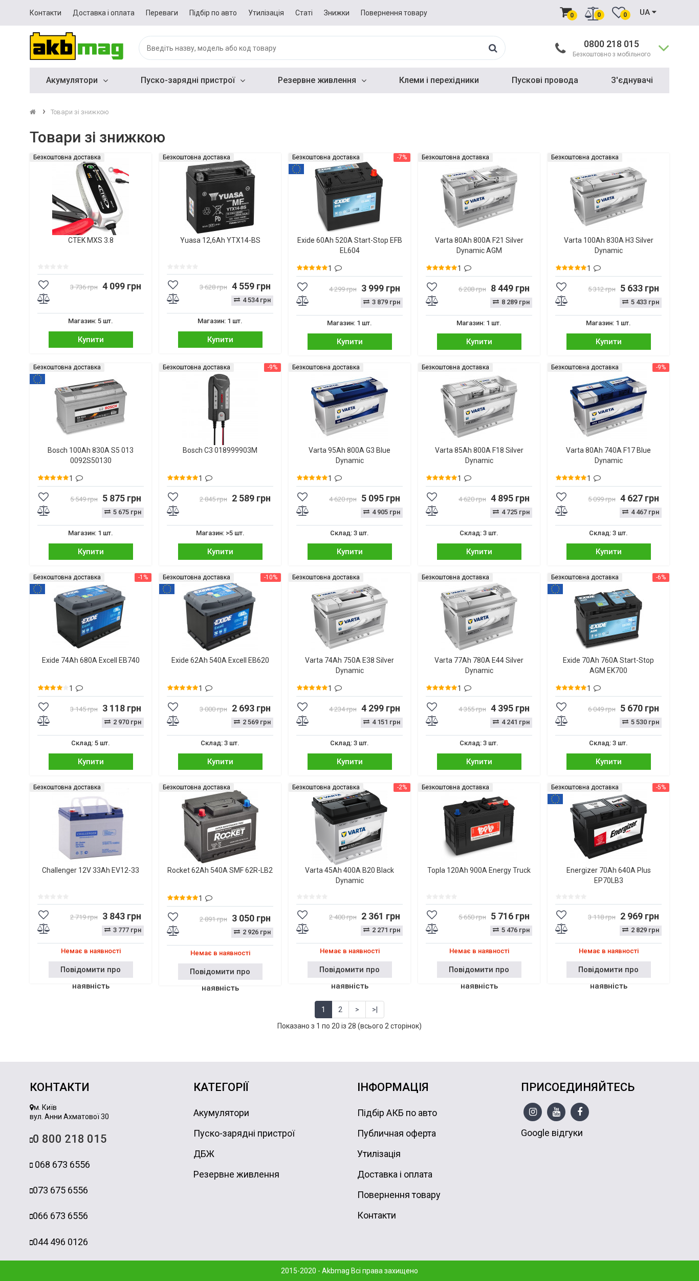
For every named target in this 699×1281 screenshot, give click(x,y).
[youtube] (556, 1112)
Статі (304, 13)
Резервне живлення (317, 80)
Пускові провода (545, 80)
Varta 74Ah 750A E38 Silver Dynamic (349, 665)
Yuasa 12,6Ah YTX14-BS (220, 240)
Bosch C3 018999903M (220, 450)
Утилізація (266, 13)
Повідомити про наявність (90, 971)
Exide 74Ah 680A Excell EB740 (91, 660)
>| (375, 1009)
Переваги (162, 13)
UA (646, 12)
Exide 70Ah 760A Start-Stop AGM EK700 (608, 665)
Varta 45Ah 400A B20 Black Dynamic (349, 875)
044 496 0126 (60, 1241)
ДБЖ (203, 1153)
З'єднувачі (632, 80)
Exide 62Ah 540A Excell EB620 (220, 660)
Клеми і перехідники (439, 80)
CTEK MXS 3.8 (91, 240)
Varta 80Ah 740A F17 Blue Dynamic (608, 455)
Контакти (45, 13)
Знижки (337, 13)
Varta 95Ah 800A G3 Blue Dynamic (349, 455)
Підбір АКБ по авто (397, 1112)
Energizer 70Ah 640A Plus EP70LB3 (608, 875)
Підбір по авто (213, 13)
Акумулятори (72, 80)
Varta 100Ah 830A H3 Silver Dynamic (608, 245)
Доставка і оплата (104, 13)
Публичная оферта (396, 1133)
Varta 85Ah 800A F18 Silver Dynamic (479, 455)
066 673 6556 (60, 1215)
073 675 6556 (60, 1190)
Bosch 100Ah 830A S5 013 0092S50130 (91, 455)
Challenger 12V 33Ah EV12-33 (90, 870)
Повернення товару (394, 13)
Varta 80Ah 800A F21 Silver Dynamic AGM (479, 245)
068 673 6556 (61, 1164)
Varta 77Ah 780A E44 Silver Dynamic (478, 665)
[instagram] (533, 1112)
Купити (91, 339)
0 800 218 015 (70, 1138)
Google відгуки (552, 1132)
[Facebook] (579, 1112)
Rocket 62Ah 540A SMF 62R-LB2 (220, 870)
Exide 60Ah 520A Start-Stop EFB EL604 (349, 245)
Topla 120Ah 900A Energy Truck (479, 870)
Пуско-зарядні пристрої (188, 80)
